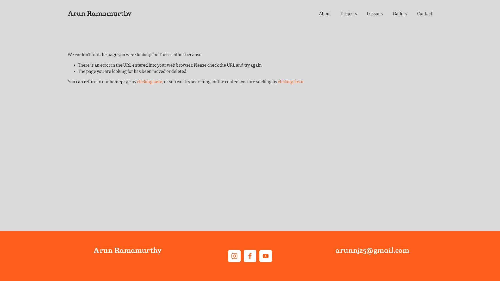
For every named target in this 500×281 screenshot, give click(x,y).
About (325, 13)
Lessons (375, 13)
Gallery (400, 13)
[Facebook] (250, 256)
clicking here (149, 81)
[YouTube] (265, 256)
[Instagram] (234, 256)
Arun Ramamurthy (100, 13)
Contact (424, 13)
